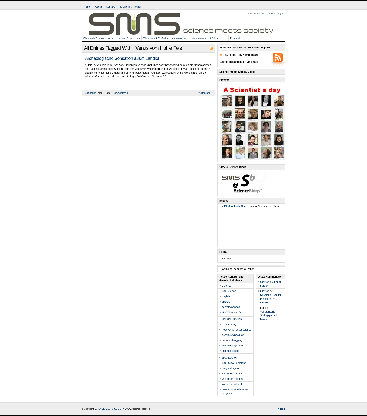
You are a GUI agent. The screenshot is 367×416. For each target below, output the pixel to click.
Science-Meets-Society (270, 13)
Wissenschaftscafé (232, 384)
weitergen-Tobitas (232, 378)
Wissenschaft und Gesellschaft (124, 38)
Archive (237, 47)
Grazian (264, 282)
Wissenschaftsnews (93, 38)
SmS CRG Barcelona (234, 363)
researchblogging (232, 340)
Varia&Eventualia (232, 373)
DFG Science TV (231, 312)
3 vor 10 (226, 285)
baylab (226, 296)
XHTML (281, 409)
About (98, 6)
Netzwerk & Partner (130, 6)
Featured (235, 38)
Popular (265, 47)
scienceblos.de (230, 350)
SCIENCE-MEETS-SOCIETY (109, 409)
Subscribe (225, 47)
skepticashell (229, 357)
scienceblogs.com (232, 345)
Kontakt (110, 6)
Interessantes (199, 38)
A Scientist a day (218, 38)
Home (87, 6)
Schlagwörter (251, 47)
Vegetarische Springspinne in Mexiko (269, 315)
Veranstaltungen (180, 38)
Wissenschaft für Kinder (155, 38)
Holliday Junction (232, 319)
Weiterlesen (204, 93)
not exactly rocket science (236, 329)
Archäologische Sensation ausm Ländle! (122, 58)
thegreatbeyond (231, 368)
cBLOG (226, 301)
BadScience (229, 291)
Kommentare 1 (120, 93)
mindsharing (229, 324)
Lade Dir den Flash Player (233, 206)
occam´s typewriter (233, 335)
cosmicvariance (231, 307)
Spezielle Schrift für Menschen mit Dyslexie (271, 298)
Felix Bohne (90, 93)
